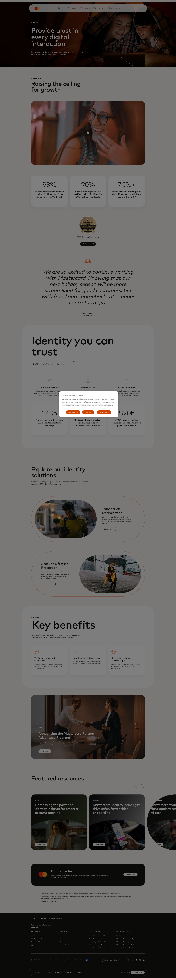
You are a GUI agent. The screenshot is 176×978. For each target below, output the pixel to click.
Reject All (88, 412)
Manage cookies (104, 412)
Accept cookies (73, 412)
